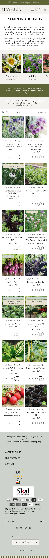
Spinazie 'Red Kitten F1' (13, 324)
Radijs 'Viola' (13, 282)
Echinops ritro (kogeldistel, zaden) (13, 145)
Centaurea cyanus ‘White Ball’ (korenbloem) (13, 193)
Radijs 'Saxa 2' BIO (13, 412)
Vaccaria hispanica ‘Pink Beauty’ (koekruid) (36, 239)
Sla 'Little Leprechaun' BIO (36, 413)
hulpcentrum (18, 441)
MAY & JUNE (27, 550)
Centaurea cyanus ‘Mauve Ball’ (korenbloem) (36, 146)
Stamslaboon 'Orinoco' (36, 368)
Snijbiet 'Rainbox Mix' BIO (36, 325)
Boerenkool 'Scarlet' (36, 282)
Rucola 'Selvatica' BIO (36, 191)
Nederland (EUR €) (23, 542)
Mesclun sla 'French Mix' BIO (13, 239)
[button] (31, 9)
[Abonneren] (41, 521)
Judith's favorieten (30, 77)
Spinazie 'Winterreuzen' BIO (12, 369)
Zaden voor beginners (11, 77)
